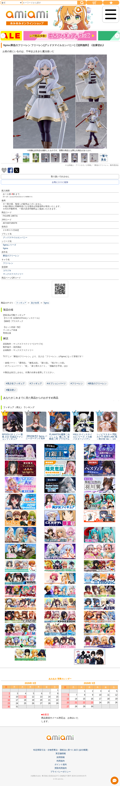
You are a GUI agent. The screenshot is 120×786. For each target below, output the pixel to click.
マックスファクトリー (13, 274)
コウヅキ (7, 270)
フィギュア (21, 303)
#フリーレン (77, 383)
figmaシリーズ (9, 245)
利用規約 (61, 761)
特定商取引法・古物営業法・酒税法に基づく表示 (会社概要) (60, 750)
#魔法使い (11, 390)
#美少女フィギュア (15, 383)
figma (5, 248)
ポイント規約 (61, 764)
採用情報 (61, 757)
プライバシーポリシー (60, 771)
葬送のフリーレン (11, 255)
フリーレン (8, 263)
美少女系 (35, 303)
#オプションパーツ (56, 383)
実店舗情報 (61, 753)
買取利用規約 (61, 768)
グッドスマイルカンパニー (15, 237)
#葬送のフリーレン (97, 383)
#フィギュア (36, 383)
